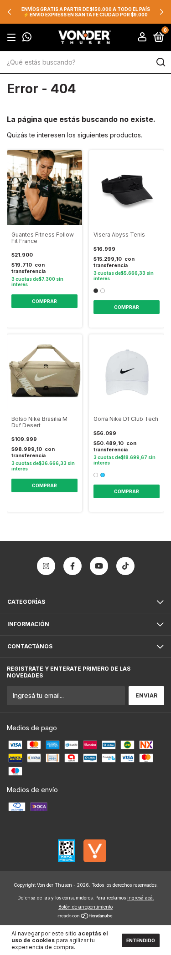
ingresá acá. (140, 897)
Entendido (140, 940)
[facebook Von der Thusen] (72, 566)
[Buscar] (160, 62)
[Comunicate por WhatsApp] (27, 38)
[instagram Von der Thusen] (46, 566)
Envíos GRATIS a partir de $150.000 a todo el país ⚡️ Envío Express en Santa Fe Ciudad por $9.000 (85, 11)
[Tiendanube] (85, 916)
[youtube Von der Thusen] (99, 566)
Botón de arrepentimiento (85, 907)
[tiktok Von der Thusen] (125, 566)
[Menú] (13, 37)
